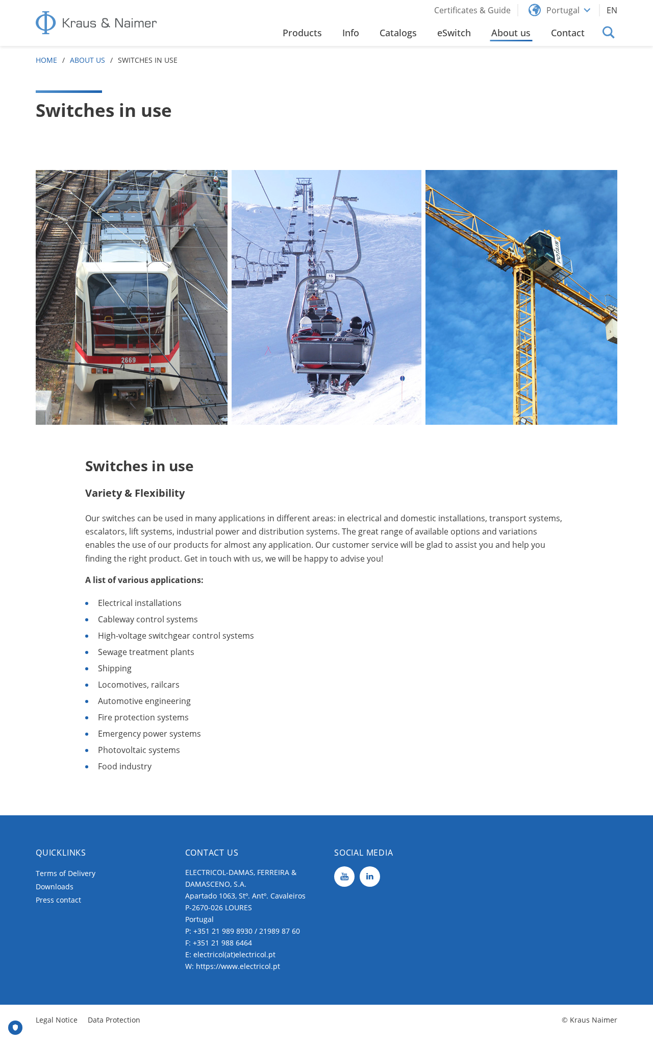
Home (46, 60)
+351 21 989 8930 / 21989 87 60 (246, 931)
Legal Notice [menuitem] (57, 1020)
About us (87, 60)
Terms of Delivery (65, 873)
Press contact (58, 900)
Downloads (54, 886)
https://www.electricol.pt (238, 966)
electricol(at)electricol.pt (234, 954)
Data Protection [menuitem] (114, 1020)
